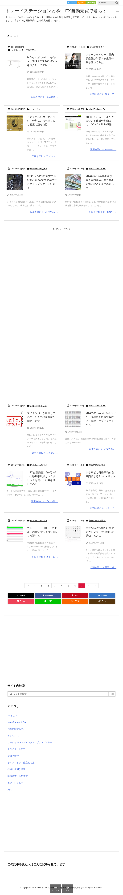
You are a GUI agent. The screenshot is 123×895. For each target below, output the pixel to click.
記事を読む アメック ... (45, 156)
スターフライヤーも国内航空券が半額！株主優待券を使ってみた (100, 58)
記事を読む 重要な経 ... (103, 567)
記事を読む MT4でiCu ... (102, 449)
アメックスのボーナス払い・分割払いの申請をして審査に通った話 (41, 120)
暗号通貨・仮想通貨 (18, 776)
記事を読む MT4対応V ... (44, 212)
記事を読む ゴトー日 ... (45, 557)
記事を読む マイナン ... (45, 452)
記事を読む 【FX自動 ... (44, 501)
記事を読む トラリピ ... (103, 508)
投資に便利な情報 (97, 465)
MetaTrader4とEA (97, 109)
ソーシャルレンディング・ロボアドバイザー (30, 742)
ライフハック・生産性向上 (23, 50)
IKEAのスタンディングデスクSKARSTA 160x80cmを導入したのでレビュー (42, 61)
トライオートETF (16, 749)
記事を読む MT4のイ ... (103, 149)
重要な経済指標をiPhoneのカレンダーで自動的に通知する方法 (100, 532)
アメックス (35, 109)
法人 (10, 789)
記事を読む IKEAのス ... (44, 97)
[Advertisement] (61, 263)
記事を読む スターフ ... (103, 94)
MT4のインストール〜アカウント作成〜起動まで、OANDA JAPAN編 (100, 120)
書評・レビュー (15, 782)
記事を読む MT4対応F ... (102, 212)
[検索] (116, 3)
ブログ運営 (13, 756)
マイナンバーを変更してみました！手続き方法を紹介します (41, 417)
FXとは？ (12, 715)
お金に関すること (98, 47)
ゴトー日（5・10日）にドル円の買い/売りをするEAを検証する (42, 532)
